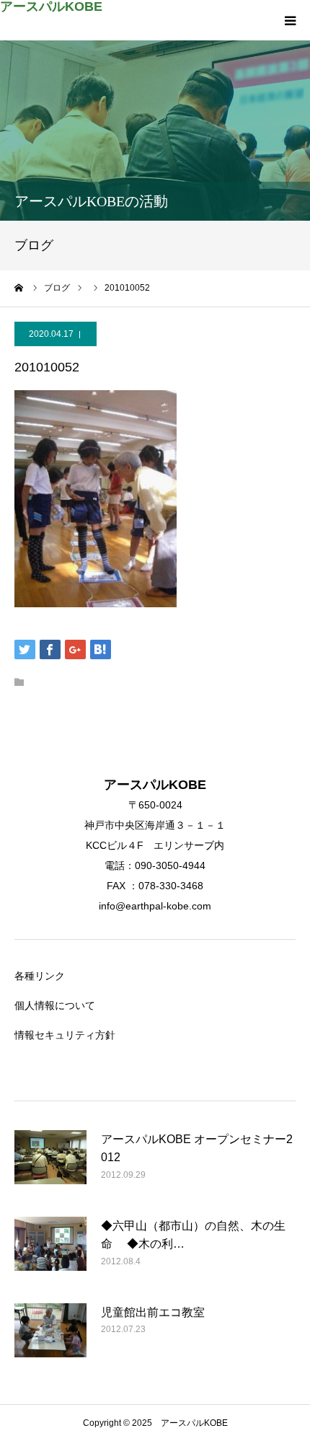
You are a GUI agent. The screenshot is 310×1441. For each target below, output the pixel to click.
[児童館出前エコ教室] (50, 1339)
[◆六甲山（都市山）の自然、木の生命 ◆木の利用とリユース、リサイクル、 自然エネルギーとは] (50, 1253)
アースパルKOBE (51, 6)
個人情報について (54, 1005)
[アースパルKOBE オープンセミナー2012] (50, 1166)
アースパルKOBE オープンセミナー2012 (197, 1148)
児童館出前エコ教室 (153, 1312)
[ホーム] (19, 287)
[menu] (290, 20)
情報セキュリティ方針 (64, 1035)
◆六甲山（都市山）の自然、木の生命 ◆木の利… (193, 1235)
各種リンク (39, 976)
